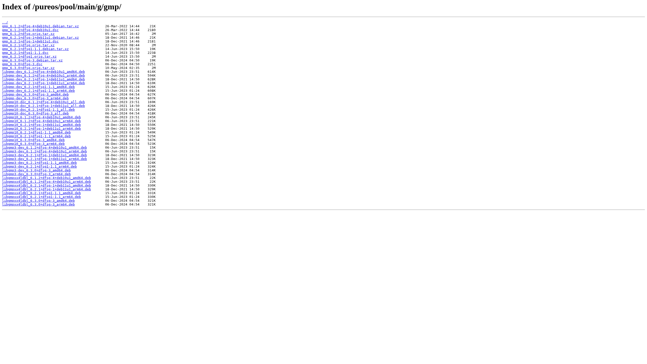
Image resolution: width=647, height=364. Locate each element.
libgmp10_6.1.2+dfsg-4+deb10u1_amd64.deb (41, 117)
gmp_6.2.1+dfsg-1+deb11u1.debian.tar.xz (40, 37)
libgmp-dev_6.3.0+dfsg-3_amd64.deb (35, 94)
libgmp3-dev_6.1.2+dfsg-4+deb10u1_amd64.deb (44, 147)
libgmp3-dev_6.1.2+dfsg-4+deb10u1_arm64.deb (44, 151)
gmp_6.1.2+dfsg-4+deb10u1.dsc (30, 30)
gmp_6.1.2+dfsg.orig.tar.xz (28, 34)
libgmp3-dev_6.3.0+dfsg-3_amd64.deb (36, 170)
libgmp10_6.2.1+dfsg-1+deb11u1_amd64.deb (41, 125)
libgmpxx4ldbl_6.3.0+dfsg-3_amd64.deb (38, 200)
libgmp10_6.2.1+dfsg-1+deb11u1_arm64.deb (41, 128)
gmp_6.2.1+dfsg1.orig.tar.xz (29, 56)
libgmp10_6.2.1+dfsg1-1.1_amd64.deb (36, 132)
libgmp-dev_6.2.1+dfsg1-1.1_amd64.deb (38, 87)
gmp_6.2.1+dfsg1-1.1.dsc (25, 53)
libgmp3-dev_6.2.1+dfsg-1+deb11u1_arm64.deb (44, 159)
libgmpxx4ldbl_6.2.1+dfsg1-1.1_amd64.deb (41, 193)
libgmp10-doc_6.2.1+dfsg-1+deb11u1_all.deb (43, 106)
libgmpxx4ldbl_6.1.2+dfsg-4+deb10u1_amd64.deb (46, 178)
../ (5, 22)
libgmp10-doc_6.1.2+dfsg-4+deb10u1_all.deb (43, 102)
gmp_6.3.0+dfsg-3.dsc (22, 64)
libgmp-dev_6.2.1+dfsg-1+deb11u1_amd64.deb (43, 79)
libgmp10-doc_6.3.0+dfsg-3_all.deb (35, 113)
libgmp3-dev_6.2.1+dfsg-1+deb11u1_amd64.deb (44, 155)
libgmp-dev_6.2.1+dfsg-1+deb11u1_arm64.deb (43, 83)
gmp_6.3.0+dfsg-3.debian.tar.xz (32, 60)
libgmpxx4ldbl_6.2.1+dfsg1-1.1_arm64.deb (41, 197)
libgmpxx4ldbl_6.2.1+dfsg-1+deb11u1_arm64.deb (46, 189)
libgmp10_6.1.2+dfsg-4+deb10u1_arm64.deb (41, 121)
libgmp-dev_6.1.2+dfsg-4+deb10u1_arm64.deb (43, 75)
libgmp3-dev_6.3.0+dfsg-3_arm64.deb (36, 174)
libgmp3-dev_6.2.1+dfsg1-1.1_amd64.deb (39, 163)
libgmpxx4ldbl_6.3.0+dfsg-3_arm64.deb (38, 204)
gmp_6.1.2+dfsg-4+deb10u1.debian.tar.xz (40, 26)
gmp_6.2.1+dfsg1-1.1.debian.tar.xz (35, 49)
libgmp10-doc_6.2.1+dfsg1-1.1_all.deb (38, 109)
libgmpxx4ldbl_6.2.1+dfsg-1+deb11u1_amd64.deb (46, 185)
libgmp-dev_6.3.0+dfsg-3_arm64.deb (35, 98)
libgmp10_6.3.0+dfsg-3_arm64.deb (33, 144)
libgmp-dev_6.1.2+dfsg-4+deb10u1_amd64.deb (43, 72)
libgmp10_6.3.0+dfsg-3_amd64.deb (33, 140)
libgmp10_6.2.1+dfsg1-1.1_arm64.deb (36, 136)
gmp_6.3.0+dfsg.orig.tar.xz (28, 68)
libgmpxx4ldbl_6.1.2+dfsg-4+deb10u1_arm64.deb (46, 182)
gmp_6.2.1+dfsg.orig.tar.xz (28, 45)
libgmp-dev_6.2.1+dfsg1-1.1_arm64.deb (38, 91)
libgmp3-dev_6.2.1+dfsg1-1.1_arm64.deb (39, 166)
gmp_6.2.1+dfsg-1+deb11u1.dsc (30, 41)
